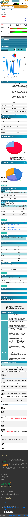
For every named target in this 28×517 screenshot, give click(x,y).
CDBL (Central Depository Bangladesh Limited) (10, 494)
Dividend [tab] (7, 203)
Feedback (5, 502)
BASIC (3, 37)
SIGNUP (25, 6)
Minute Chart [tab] (4, 49)
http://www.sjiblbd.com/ (15, 113)
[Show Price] (12, 61)
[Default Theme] (14, 4)
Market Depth (20, 49)
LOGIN (20, 6)
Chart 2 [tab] (11, 190)
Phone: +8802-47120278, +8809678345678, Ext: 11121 (14, 507)
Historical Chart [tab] (12, 49)
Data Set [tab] (3, 190)
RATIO (3, 44)
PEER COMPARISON (5, 46)
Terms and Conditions (24, 515)
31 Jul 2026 (23, 162)
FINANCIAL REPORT (5, 39)
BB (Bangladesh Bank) (5, 497)
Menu (25, 3)
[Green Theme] (18, 4)
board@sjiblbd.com (15, 114)
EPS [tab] (11, 203)
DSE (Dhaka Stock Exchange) (7, 491)
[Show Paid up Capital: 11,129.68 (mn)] (16, 158)
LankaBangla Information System (13, 515)
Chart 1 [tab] (7, 190)
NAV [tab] (14, 203)
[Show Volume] (13, 60)
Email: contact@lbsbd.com (9, 509)
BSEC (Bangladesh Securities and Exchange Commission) (12, 490)
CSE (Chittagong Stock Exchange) (8, 493)
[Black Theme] (16, 4)
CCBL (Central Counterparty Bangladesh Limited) (10, 495)
